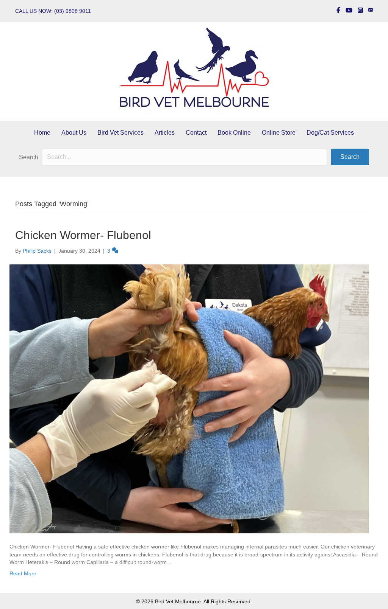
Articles (165, 132)
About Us (73, 132)
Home (42, 132)
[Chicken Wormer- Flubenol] (189, 398)
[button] (350, 157)
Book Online (234, 132)
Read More (22, 573)
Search (28, 157)
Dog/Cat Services (330, 132)
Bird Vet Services (120, 132)
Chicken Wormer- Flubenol (83, 235)
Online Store (279, 132)
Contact (196, 132)
